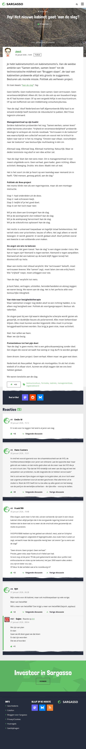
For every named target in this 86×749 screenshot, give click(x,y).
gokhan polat (40, 42)
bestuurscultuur (33, 383)
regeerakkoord (32, 386)
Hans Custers (21, 450)
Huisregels (11, 724)
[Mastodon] (35, 708)
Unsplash (51, 42)
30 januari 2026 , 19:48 (19, 511)
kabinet (53, 383)
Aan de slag (27, 85)
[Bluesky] (42, 708)
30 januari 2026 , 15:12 (19, 423)
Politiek (37, 55)
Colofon (10, 710)
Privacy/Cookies (14, 719)
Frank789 (18, 508)
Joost (18, 51)
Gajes (18, 618)
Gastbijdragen (13, 728)
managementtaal (65, 383)
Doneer (43, 681)
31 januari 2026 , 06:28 (19, 592)
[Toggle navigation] (82, 4)
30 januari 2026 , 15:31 (19, 453)
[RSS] (50, 708)
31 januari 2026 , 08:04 (19, 622)
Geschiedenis (12, 706)
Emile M (18, 419)
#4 (33, 619)
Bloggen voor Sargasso (17, 715)
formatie (45, 383)
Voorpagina (44, 11)
